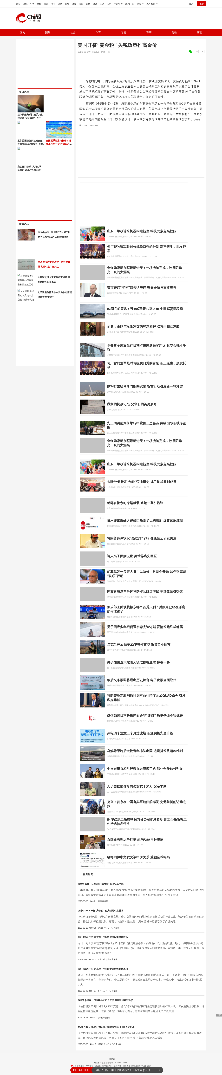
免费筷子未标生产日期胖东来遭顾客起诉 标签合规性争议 (146, 347)
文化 (67, 3)
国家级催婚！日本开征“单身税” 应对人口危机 (101, 883)
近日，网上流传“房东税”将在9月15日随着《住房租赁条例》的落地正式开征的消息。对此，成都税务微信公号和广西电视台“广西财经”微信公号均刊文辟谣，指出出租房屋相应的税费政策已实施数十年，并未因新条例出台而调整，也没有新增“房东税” (141, 948)
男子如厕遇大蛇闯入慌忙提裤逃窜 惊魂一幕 (138, 662)
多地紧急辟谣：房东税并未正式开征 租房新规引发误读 (105, 1000)
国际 (47, 32)
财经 (39, 3)
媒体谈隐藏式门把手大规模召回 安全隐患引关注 (30, 116)
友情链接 (136, 1065)
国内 (22, 32)
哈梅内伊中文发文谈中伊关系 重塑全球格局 (138, 857)
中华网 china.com (30, 18)
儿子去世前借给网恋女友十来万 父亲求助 (137, 786)
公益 (95, 3)
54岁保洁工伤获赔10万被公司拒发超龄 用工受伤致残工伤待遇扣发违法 (147, 821)
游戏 (60, 3)
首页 (18, 3)
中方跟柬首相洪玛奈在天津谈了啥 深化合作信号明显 (145, 768)
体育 (98, 32)
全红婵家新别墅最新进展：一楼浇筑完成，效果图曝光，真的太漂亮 (144, 269)
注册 (191, 3)
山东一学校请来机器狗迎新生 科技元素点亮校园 (141, 230)
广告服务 (90, 1065)
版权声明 (117, 1065)
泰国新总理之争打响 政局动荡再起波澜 (135, 839)
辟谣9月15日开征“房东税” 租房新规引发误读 (100, 910)
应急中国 (129, 3)
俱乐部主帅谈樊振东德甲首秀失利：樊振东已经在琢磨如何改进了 (146, 608)
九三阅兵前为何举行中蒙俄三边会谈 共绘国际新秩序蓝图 (146, 425)
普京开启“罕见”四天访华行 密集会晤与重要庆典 (141, 287)
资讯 (25, 3)
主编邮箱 (111, 1059)
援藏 (74, 3)
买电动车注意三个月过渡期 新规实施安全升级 (140, 733)
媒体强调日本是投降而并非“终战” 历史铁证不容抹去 (145, 715)
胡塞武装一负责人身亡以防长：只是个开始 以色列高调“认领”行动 (146, 573)
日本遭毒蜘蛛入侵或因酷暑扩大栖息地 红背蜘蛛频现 (145, 520)
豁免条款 (127, 1065)
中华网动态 (146, 1065)
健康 (88, 3)
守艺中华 (118, 3)
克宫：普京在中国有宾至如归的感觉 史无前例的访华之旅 (146, 803)
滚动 (199, 32)
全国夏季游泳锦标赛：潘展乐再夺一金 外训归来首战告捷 (59, 144)
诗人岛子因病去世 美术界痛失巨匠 (132, 555)
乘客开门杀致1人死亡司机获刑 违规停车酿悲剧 (30, 168)
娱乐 (46, 3)
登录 (202, 3)
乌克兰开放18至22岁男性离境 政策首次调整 (138, 644)
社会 (73, 32)
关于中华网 (79, 1065)
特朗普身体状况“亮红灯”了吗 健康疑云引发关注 (141, 538)
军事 (32, 3)
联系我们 (99, 1065)
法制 (109, 3)
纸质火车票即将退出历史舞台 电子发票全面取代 (141, 679)
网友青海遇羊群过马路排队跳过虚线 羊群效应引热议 (145, 591)
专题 (123, 32)
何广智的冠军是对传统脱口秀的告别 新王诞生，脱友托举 (146, 248)
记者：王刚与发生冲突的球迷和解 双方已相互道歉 (143, 326)
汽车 (53, 3)
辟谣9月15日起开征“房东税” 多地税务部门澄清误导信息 (106, 1026)
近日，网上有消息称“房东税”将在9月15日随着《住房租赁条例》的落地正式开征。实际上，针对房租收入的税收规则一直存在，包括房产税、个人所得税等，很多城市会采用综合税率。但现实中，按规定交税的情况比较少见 (140, 979)
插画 (81, 3)
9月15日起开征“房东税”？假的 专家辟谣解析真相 (103, 968)
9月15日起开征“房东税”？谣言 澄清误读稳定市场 (103, 937)
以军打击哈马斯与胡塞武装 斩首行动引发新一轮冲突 (145, 386)
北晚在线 (105, 51)
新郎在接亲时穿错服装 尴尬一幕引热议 (135, 502)
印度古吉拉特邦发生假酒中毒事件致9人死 (120, 1070)
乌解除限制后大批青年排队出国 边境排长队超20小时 (145, 750)
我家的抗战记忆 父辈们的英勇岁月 (132, 404)
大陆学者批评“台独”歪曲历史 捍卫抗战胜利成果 (141, 481)
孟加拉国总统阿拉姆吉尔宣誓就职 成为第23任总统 (31, 142)
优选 (102, 3)
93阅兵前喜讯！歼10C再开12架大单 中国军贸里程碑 (145, 308)
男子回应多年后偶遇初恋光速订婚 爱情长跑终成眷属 (145, 626)
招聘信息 (108, 1065)
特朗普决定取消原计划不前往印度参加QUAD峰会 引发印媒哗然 (146, 697)
